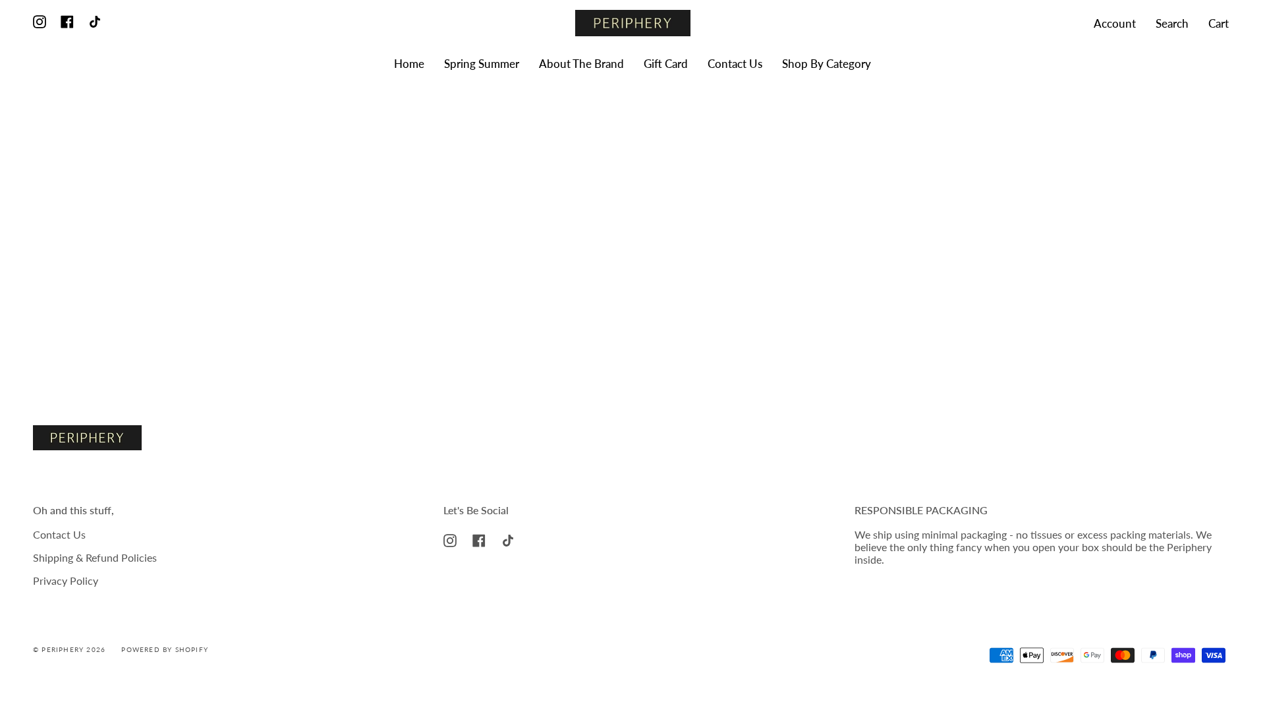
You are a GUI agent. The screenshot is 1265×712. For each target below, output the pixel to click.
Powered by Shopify (164, 649)
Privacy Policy (65, 580)
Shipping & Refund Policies (95, 557)
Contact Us (59, 534)
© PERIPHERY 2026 (69, 649)
